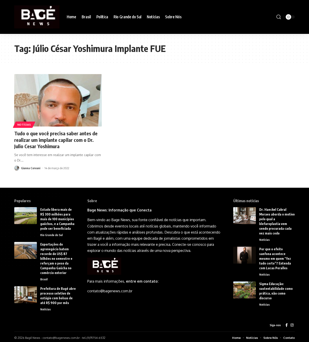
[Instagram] (292, 325)
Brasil (44, 279)
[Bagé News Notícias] (36, 16)
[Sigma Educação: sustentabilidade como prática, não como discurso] (244, 289)
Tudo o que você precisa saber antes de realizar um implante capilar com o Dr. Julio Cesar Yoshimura (55, 139)
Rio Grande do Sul (51, 235)
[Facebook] (286, 325)
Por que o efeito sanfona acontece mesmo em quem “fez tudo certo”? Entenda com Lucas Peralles (275, 258)
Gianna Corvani (30, 168)
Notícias (24, 124)
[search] (278, 17)
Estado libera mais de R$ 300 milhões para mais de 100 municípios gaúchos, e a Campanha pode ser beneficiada (57, 219)
